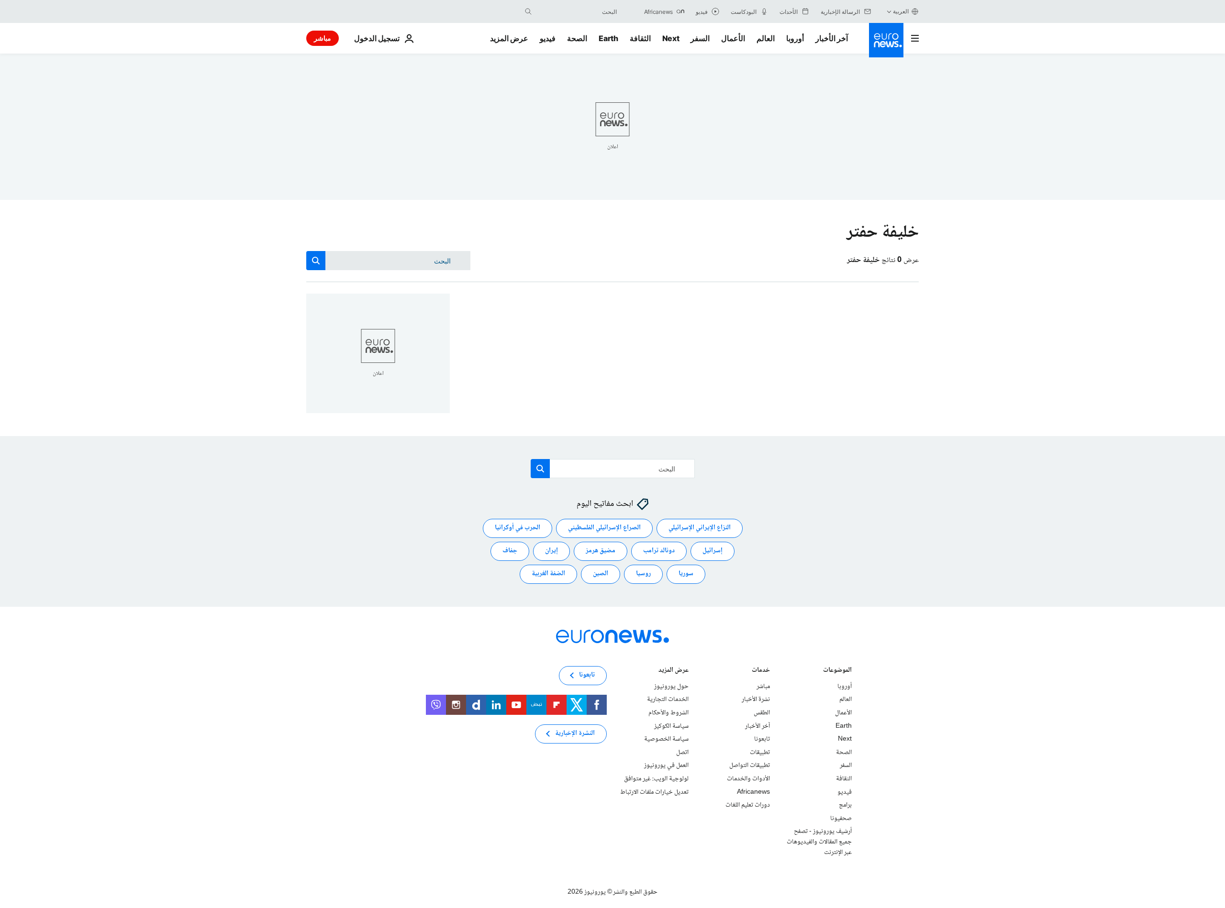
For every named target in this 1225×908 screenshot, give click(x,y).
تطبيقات (760, 752)
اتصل (682, 752)
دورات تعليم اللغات (747, 805)
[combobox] (577, 11)
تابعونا (762, 739)
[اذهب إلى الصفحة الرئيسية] (886, 40)
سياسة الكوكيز (671, 726)
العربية (901, 11)
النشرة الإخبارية (575, 734)
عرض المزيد (673, 671)
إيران (551, 551)
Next (670, 38)
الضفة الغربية (548, 574)
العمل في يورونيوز (666, 766)
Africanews (753, 792)
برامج (845, 805)
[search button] (528, 11)
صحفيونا (841, 818)
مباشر (322, 38)
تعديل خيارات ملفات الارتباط (654, 792)
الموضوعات (837, 671)
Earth (608, 38)
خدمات (761, 671)
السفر (700, 38)
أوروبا (795, 38)
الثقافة (640, 38)
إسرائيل (712, 551)
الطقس (762, 713)
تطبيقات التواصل (749, 766)
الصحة (577, 38)
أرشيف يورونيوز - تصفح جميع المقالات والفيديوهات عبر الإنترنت (819, 842)
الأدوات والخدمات (748, 779)
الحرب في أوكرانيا (517, 528)
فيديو (548, 38)
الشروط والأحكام (668, 713)
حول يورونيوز (671, 686)
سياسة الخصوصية (666, 739)
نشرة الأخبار (756, 700)
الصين (600, 574)
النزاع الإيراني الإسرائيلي (699, 528)
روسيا (643, 574)
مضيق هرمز (600, 551)
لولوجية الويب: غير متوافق (656, 779)
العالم (766, 38)
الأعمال (733, 38)
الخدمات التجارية (668, 700)
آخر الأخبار (831, 38)
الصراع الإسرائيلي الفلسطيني (604, 528)
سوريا (686, 574)
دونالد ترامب (659, 551)
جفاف (509, 551)
